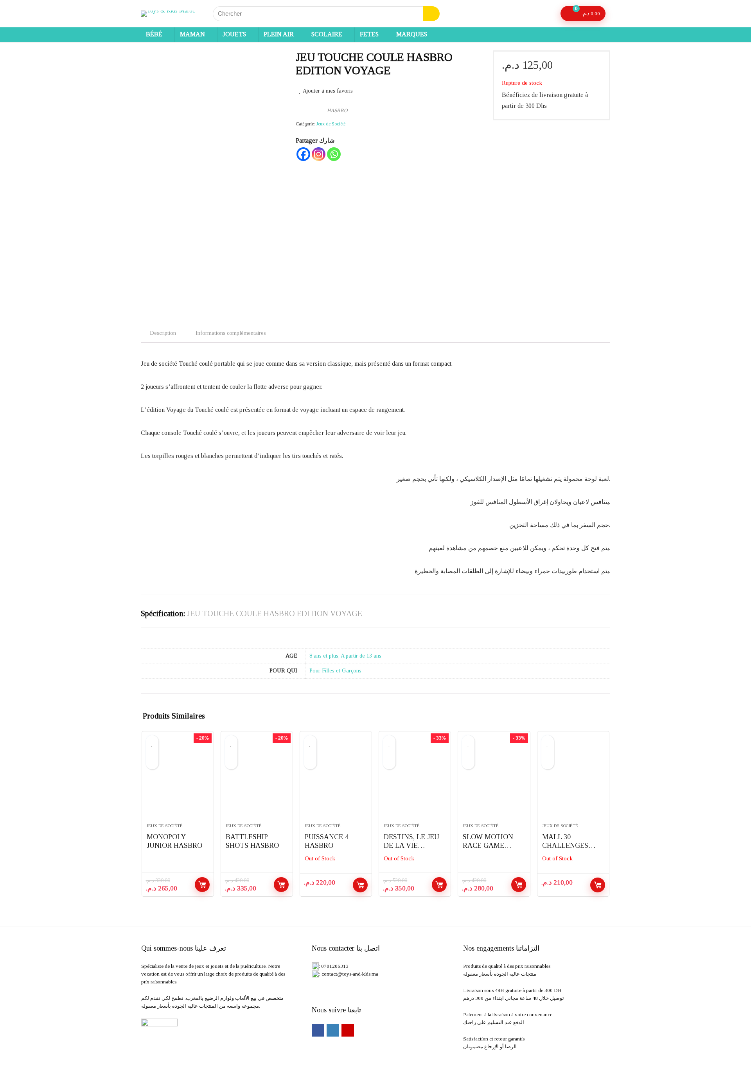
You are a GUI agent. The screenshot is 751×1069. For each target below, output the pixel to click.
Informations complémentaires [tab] (231, 333)
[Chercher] (431, 13)
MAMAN (192, 34)
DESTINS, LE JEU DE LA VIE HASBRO (411, 845)
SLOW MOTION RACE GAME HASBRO (488, 845)
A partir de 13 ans (361, 655)
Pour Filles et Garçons (335, 670)
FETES (369, 34)
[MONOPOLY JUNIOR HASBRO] (178, 781)
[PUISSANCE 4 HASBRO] (336, 781)
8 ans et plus (323, 655)
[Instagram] (318, 154)
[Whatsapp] (334, 154)
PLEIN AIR (279, 34)
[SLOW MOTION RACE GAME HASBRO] (494, 781)
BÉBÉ (154, 34)
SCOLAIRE (326, 34)
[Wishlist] (547, 14)
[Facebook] (303, 154)
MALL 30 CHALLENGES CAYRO (565, 845)
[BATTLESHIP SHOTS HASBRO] (257, 781)
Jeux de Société (330, 124)
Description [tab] (163, 333)
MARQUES (411, 34)
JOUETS (234, 34)
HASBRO (337, 110)
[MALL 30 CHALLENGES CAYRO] (573, 781)
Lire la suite (360, 885)
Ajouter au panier (202, 884)
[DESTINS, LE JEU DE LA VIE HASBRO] (415, 781)
